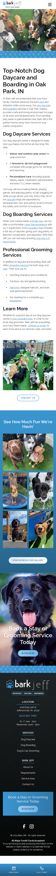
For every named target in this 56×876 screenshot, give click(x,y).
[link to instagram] (32, 826)
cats (5, 268)
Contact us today (37, 325)
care (41, 102)
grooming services (19, 265)
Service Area (28, 778)
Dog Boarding (28, 745)
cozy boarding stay (22, 318)
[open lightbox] (28, 452)
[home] (15, 4)
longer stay (37, 221)
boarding (12, 109)
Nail (12, 287)
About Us (28, 767)
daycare (11, 199)
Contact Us (28, 398)
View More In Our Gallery (27, 560)
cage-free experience (35, 224)
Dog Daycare (28, 739)
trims (17, 287)
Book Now (28, 653)
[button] (49, 4)
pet (22, 268)
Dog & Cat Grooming (28, 750)
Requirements (28, 772)
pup (10, 144)
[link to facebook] (24, 826)
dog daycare (43, 105)
